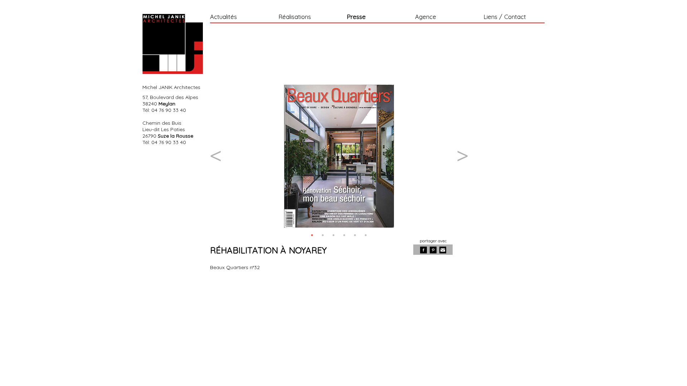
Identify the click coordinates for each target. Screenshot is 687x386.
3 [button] (333, 235)
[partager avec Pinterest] (433, 250)
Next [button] (462, 156)
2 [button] (322, 235)
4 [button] (344, 235)
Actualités (223, 17)
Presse (356, 17)
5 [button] (355, 235)
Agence (425, 17)
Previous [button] (215, 156)
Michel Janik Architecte (172, 44)
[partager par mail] (442, 250)
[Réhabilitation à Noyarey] (338, 156)
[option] (338, 156)
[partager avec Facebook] (423, 250)
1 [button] (312, 235)
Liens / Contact (504, 17)
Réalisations (294, 17)
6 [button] (365, 235)
